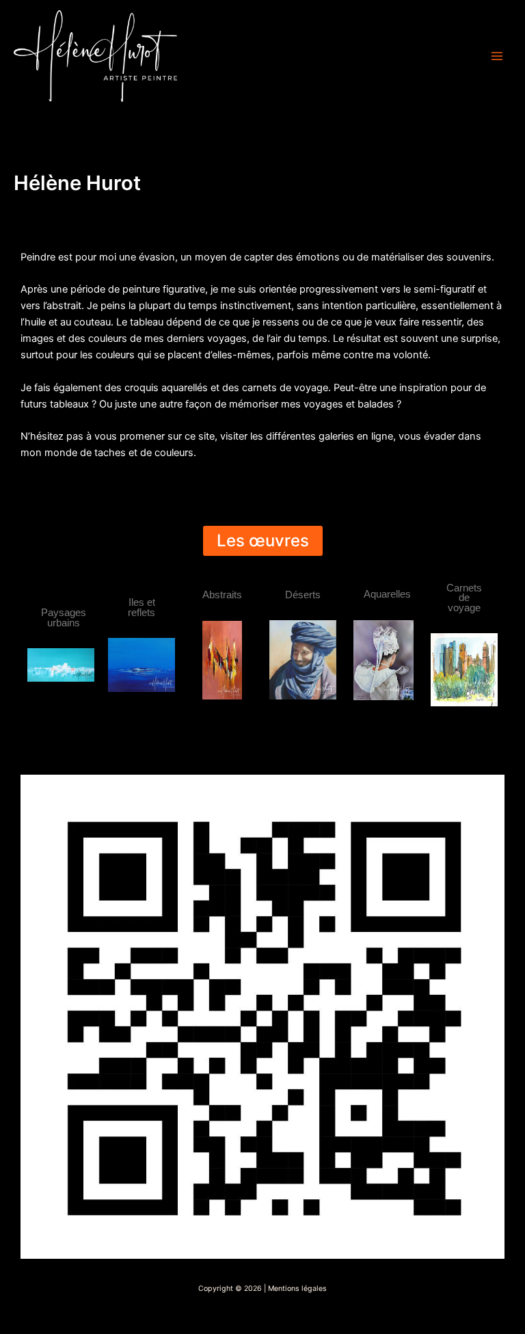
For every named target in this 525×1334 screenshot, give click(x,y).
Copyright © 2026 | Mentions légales (262, 1288)
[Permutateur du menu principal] (497, 56)
